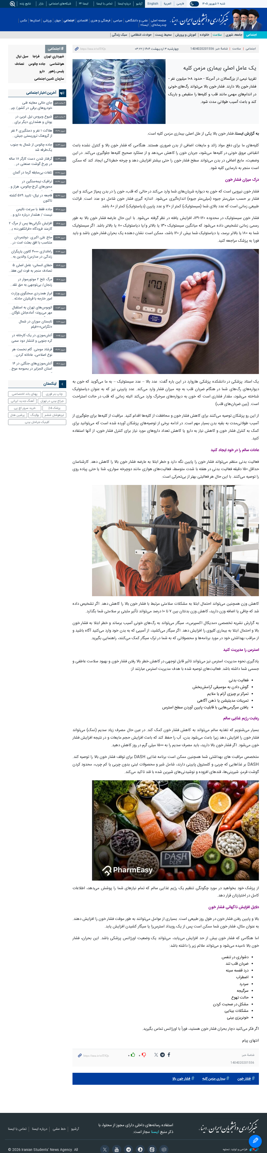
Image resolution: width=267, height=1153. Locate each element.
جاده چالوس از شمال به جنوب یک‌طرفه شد (31, 147)
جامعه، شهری (234, 35)
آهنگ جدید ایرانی (22, 401)
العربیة (167, 3)
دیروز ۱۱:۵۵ (60, 294)
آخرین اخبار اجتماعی (41, 93)
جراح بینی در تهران (52, 401)
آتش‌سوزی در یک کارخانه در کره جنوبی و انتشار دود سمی (31, 338)
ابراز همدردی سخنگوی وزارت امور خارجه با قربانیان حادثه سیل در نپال (31, 297)
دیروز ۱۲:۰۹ (60, 265)
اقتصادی (82, 20)
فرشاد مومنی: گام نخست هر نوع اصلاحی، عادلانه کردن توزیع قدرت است (32, 353)
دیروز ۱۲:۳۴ (60, 238)
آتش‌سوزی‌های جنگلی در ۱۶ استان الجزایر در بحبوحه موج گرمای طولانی (31, 367)
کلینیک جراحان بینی (37, 422)
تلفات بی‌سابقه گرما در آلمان (32, 173)
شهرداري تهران (54, 56)
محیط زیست (163, 35)
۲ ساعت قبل (59, 103)
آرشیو (139, 3)
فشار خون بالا (181, 1079)
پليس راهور (56, 71)
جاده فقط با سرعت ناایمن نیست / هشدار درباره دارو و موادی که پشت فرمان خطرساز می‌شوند (31, 213)
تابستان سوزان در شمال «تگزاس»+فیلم (35, 324)
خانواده (204, 35)
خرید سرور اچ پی (24, 408)
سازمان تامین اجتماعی (49, 79)
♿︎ (255, 1141)
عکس (23, 20)
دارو (42, 71)
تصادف (19, 64)
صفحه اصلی (158, 20)
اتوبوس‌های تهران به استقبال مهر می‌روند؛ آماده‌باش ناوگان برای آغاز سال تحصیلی (32, 311)
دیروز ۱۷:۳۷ (60, 182)
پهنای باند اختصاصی (25, 394)
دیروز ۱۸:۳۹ (60, 159)
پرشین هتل (17, 415)
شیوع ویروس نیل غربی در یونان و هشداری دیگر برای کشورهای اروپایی (33, 120)
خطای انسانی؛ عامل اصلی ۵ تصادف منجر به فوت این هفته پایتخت (31, 269)
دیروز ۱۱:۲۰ (60, 322)
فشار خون (244, 1079)
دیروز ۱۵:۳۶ (60, 196)
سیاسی (117, 20)
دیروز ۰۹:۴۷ (60, 350)
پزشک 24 (54, 408)
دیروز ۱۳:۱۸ (60, 209)
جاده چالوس (36, 64)
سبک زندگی (119, 35)
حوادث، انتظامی (141, 35)
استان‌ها (35, 20)
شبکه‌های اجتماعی (60, 3)
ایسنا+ (144, 25)
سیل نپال (22, 56)
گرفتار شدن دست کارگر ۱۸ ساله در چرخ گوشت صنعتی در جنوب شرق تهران (30, 162)
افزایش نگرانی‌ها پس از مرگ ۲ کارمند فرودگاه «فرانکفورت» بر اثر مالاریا (30, 227)
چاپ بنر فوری (54, 394)
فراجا (36, 56)
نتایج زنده (25, 3)
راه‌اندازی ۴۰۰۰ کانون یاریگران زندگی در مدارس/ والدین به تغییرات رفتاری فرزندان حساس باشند (31, 255)
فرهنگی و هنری (100, 20)
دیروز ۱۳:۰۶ (60, 224)
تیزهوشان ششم (54, 415)
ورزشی (47, 20)
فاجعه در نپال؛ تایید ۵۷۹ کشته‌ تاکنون (30, 198)
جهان (57, 20)
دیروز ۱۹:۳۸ (60, 131)
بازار (41, 3)
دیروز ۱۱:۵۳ (60, 308)
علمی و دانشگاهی (136, 20)
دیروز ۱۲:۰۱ (60, 280)
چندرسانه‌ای (158, 25)
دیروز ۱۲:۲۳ (60, 252)
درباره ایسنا (124, 3)
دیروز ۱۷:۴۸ (60, 173)
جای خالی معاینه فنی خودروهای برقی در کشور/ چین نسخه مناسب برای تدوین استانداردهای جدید (30, 106)
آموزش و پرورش (185, 35)
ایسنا (200, 16)
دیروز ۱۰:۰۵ (60, 336)
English (153, 3)
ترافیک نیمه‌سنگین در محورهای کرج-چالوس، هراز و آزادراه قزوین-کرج (31, 185)
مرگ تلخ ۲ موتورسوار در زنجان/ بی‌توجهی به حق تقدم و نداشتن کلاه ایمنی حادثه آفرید (31, 283)
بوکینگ (35, 415)
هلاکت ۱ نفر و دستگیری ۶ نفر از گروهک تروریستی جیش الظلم (31, 134)
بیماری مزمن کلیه (213, 1079)
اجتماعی (69, 20)
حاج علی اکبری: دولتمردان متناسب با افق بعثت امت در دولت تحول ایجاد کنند (32, 241)
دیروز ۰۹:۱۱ (60, 364)
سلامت (217, 35)
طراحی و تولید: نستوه (235, 1150)
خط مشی (59, 1129)
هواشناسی (57, 64)
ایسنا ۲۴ (83, 3)
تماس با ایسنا (104, 3)
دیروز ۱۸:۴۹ (60, 145)
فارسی (180, 3)
